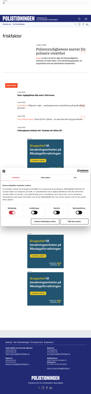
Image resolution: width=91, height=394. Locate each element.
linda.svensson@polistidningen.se (18, 354)
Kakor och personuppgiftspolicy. (58, 368)
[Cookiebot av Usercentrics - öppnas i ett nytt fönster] (78, 171)
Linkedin (87, 24)
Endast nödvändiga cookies (45, 221)
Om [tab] (75, 177)
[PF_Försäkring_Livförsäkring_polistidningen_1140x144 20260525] (45, 7)
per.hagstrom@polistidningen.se (58, 354)
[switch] (34, 212)
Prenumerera (37, 342)
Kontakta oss (7, 24)
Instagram (79, 24)
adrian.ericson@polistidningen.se (17, 364)
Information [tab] (45, 177)
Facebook (83, 24)
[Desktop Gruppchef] (45, 156)
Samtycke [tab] (16, 177)
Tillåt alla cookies (74, 221)
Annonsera (48, 342)
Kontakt (9, 342)
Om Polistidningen (19, 24)
